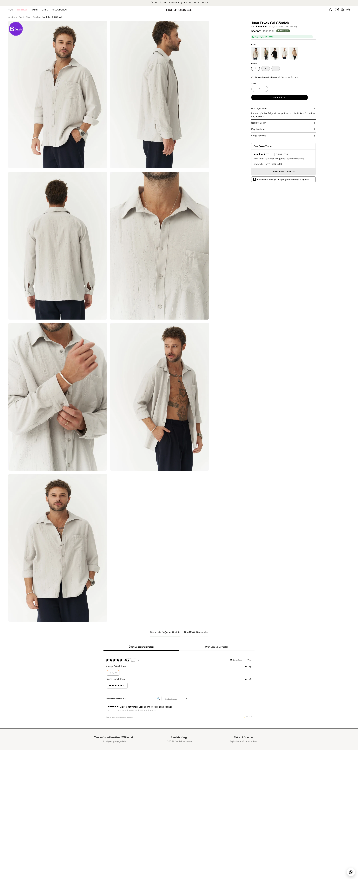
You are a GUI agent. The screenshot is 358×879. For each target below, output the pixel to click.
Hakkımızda (14, 769)
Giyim (28, 17)
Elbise (219, 783)
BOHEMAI (152, 783)
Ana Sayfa (12, 17)
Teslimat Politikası (87, 783)
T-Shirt (220, 798)
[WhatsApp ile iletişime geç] (351, 872)
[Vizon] (293, 53)
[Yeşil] (265, 53)
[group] (179, 3)
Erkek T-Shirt (223, 803)
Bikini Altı (221, 774)
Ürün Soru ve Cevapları (217, 646)
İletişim (12, 774)
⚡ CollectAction (248, 717)
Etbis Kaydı (14, 778)
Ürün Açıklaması (259, 108)
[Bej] (255, 53)
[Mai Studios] (179, 10)
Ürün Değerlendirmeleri (141, 646)
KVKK (81, 769)
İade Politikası (85, 778)
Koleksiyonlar (154, 778)
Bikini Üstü (222, 769)
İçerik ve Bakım (258, 122)
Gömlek (36, 17)
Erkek (21, 17)
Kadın (150, 769)
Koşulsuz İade (258, 129)
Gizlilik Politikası (86, 774)
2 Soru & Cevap (291, 26)
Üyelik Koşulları (86, 788)
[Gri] (284, 53)
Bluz (218, 788)
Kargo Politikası (259, 135)
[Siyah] (274, 53)
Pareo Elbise (223, 778)
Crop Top (221, 793)
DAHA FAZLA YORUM (283, 171)
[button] (22, 10)
